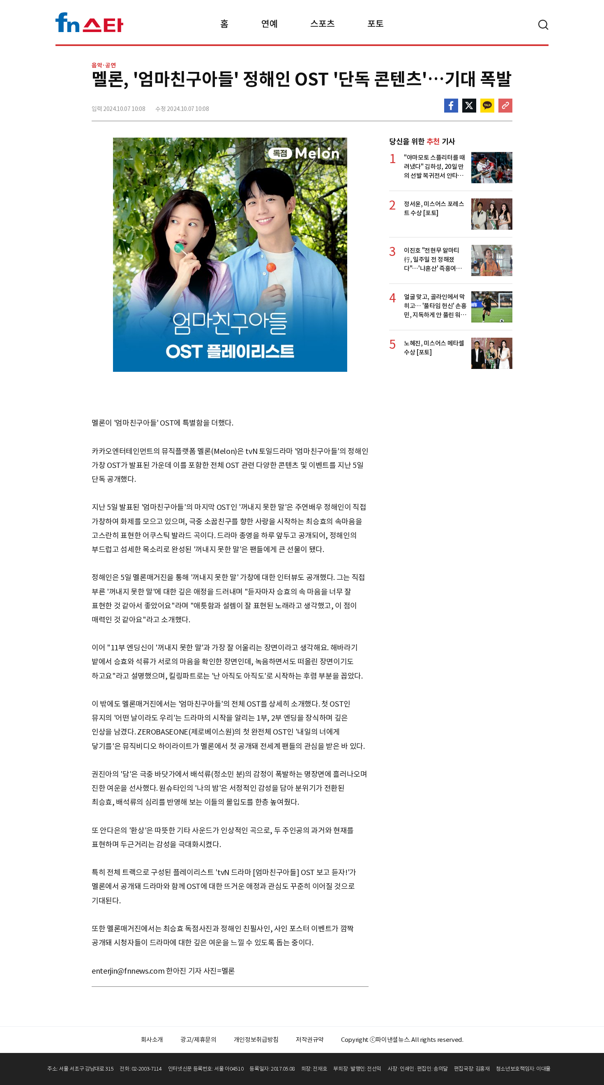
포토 (375, 24)
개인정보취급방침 (256, 1040)
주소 (505, 106)
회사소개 (152, 1040)
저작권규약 (310, 1040)
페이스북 (451, 106)
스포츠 (322, 24)
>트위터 (469, 106)
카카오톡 (487, 106)
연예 (269, 24)
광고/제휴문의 (198, 1040)
